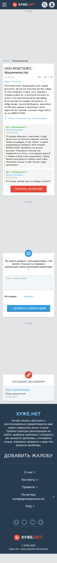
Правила (28, 487)
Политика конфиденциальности (28, 496)
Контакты (28, 479)
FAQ (28, 506)
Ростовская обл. (23, 118)
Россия (11, 118)
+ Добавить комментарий (28, 308)
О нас (28, 472)
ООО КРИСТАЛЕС (17, 390)
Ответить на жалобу (28, 188)
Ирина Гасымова (14, 130)
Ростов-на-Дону (39, 118)
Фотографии (10, 296)
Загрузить (29, 296)
